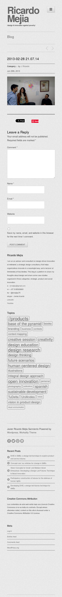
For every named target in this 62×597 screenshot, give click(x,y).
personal (45, 381)
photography (14, 386)
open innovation (23, 381)
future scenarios (21, 360)
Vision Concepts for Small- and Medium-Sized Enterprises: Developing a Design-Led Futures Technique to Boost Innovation (32, 470)
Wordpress (12, 432)
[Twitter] (13, 440)
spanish (41, 386)
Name (10, 183)
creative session (21, 339)
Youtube (10, 303)
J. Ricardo (25, 66)
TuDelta (13, 397)
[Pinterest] (18, 440)
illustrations (15, 370)
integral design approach (25, 376)
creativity (45, 339)
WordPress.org (13, 547)
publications (28, 386)
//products (18, 318)
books (48, 323)
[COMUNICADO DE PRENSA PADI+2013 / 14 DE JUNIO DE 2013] (53, 48)
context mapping (17, 334)
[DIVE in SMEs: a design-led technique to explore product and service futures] (47, 48)
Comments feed (13, 542)
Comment (12, 147)
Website (11, 213)
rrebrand (12, 264)
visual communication (16, 407)
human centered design (29, 365)
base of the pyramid (24, 323)
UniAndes (28, 397)
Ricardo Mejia (23, 14)
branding (13, 329)
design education (23, 344)
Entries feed (11, 536)
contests (38, 328)
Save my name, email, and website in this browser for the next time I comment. (30, 234)
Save (37, 121)
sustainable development (27, 391)
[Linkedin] (22, 440)
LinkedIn (10, 299)
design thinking (19, 355)
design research (24, 349)
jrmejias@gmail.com (17, 285)
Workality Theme (27, 432)
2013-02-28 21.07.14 (23, 58)
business (26, 328)
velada (40, 396)
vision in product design (24, 402)
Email (10, 198)
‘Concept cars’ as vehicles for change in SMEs (28, 463)
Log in (9, 531)
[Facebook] (9, 440)
